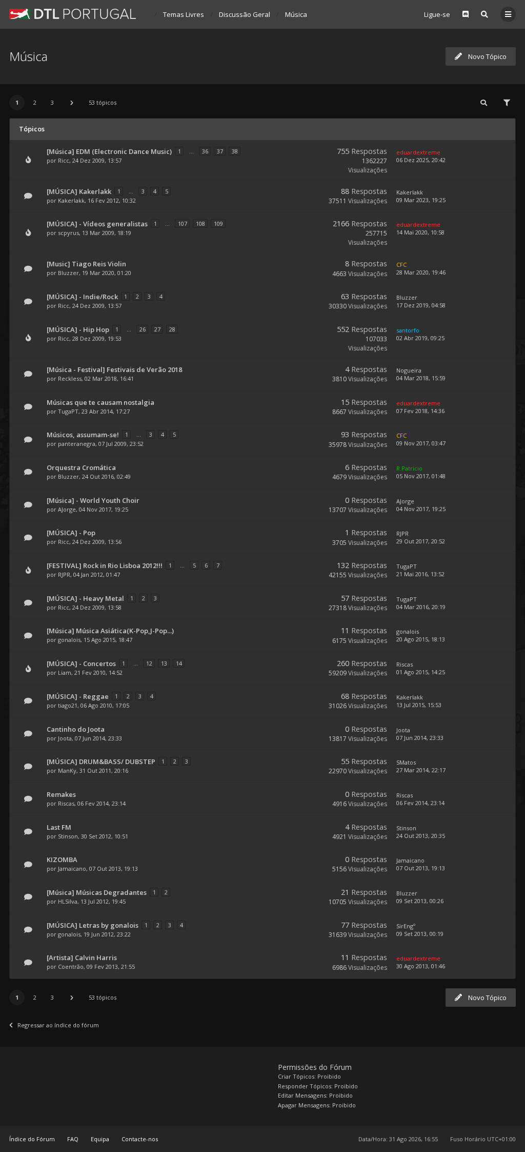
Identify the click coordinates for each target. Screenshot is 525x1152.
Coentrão (71, 966)
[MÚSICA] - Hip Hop (78, 329)
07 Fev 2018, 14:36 (420, 411)
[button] (72, 102)
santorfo (407, 330)
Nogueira (408, 370)
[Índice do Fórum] (72, 14)
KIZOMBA (62, 859)
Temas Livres (183, 14)
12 (149, 663)
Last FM (59, 827)
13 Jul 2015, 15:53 (418, 705)
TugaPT (68, 411)
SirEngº (405, 926)
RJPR (402, 533)
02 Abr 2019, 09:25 (420, 338)
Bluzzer (68, 273)
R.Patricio (409, 468)
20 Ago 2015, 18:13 (420, 639)
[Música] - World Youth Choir (93, 500)
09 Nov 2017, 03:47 (421, 443)
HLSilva (67, 901)
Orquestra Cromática (81, 467)
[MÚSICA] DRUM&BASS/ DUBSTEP (101, 761)
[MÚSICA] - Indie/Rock (82, 296)
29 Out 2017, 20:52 (420, 541)
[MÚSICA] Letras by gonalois (92, 925)
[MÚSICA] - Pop (71, 532)
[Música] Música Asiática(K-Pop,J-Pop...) (110, 630)
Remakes (61, 794)
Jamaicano (72, 868)
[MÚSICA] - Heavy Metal (85, 598)
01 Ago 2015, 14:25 (420, 672)
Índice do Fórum (32, 1139)
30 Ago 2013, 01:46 (420, 966)
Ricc (63, 160)
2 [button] (34, 102)
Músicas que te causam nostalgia (100, 402)
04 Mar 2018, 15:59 (421, 378)
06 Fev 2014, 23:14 (420, 803)
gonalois (69, 639)
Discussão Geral (244, 14)
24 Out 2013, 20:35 (420, 835)
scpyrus (68, 233)
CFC (401, 264)
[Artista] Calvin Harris (82, 957)
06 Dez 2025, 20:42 (421, 160)
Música (296, 14)
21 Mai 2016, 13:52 (420, 574)
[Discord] (465, 14)
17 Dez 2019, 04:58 (421, 305)
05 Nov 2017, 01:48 (421, 476)
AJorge (67, 509)
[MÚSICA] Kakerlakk (79, 191)
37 (220, 151)
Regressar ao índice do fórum (58, 1025)
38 (235, 151)
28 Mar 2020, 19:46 (421, 272)
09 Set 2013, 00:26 (419, 901)
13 (164, 663)
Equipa (100, 1139)
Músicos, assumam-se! (83, 434)
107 (182, 223)
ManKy (67, 770)
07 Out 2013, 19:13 (420, 868)
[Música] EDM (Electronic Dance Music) (109, 151)
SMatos (406, 762)
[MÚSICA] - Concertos (81, 663)
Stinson (68, 836)
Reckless (70, 378)
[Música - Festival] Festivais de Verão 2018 (114, 369)
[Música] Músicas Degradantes (97, 892)
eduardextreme (418, 152)
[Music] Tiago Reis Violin (86, 263)
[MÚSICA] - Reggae (78, 696)
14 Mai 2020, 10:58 (420, 232)
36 (205, 151)
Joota (65, 738)
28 (172, 329)
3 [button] (52, 102)
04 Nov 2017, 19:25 (421, 509)
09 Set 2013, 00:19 (419, 934)
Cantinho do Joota (76, 729)
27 (157, 329)
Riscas (404, 664)
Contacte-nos (140, 1139)
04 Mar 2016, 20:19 (421, 607)
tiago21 (67, 705)
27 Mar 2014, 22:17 (421, 770)
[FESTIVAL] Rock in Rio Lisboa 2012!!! (105, 565)
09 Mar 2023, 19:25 (421, 200)
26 (142, 329)
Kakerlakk (71, 200)
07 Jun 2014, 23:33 (419, 737)
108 (200, 223)
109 (218, 223)
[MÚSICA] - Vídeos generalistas (97, 223)
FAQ (72, 1139)
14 (179, 663)
